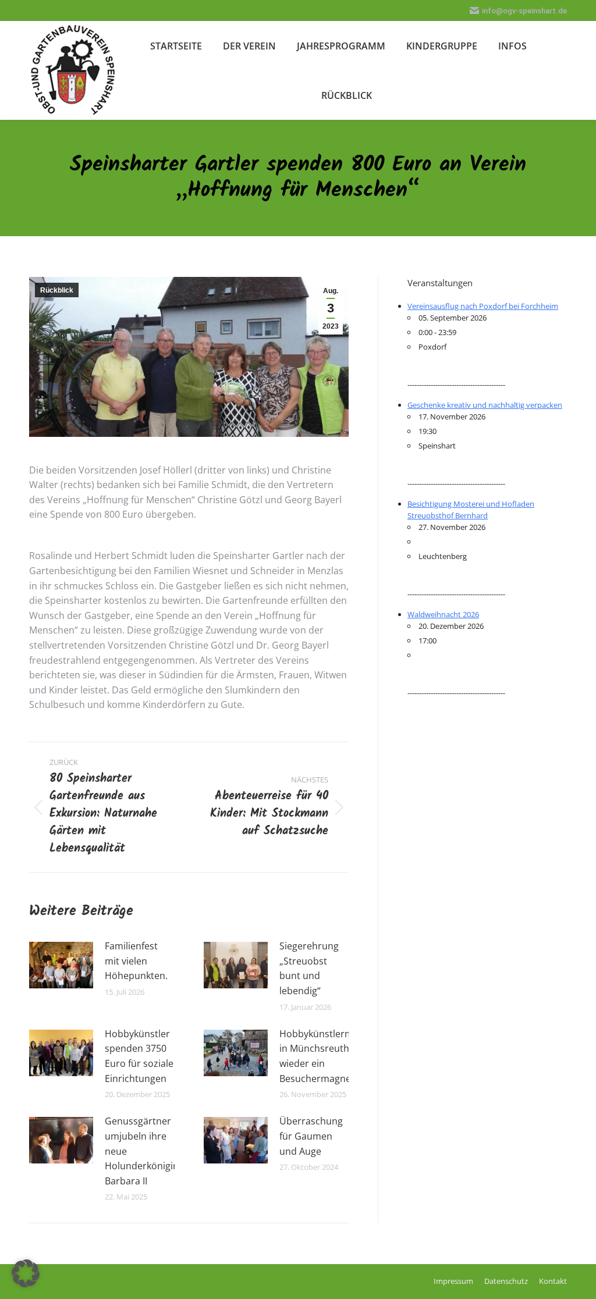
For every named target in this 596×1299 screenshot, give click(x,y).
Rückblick (56, 290)
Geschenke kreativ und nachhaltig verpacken (484, 405)
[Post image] (61, 965)
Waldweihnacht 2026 (443, 614)
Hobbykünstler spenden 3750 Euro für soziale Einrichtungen (139, 1056)
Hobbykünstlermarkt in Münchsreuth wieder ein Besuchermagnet (325, 1056)
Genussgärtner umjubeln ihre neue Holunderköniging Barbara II (144, 1151)
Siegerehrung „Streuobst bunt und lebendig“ (309, 968)
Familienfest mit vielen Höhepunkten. (136, 960)
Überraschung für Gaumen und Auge (311, 1136)
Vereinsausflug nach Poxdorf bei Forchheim (482, 306)
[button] (25, 1273)
